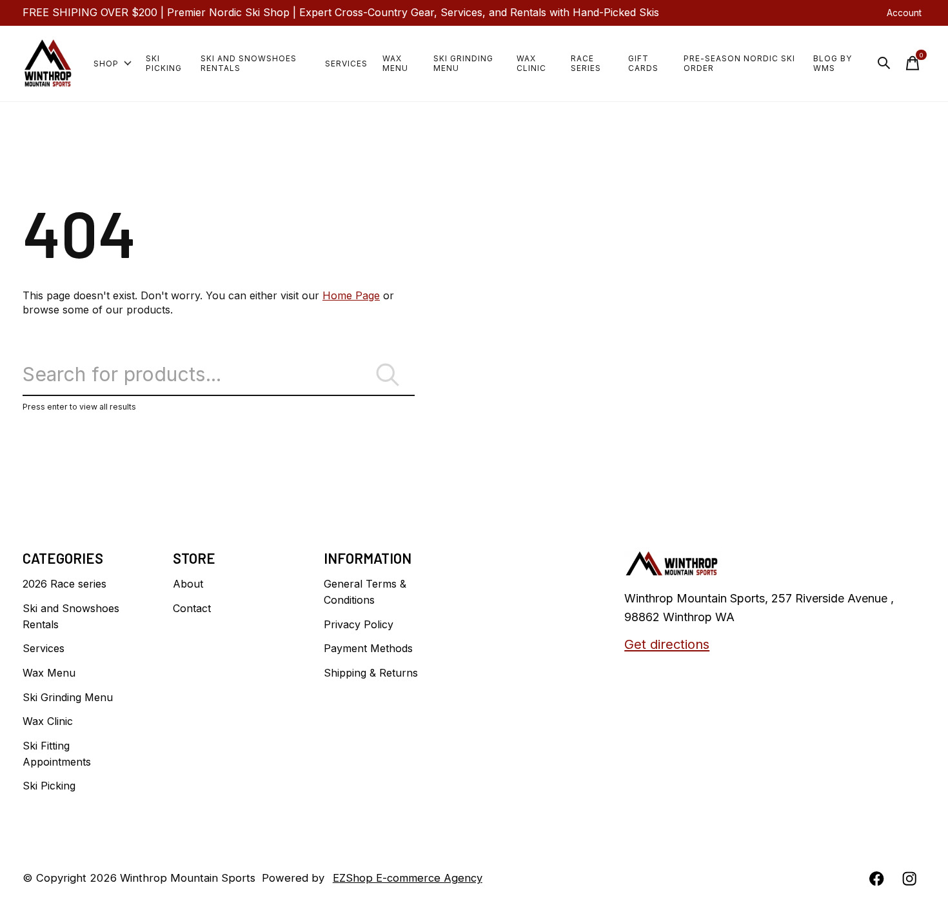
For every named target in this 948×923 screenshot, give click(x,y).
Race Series (586, 63)
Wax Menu (395, 63)
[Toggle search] (884, 63)
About (188, 583)
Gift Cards (643, 63)
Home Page (351, 295)
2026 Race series (64, 583)
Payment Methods (368, 648)
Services (346, 63)
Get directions (666, 644)
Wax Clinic (531, 63)
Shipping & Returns (371, 672)
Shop (106, 63)
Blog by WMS (832, 63)
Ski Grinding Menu (463, 63)
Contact (192, 608)
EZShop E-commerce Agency (407, 877)
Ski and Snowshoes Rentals (249, 63)
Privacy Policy (358, 624)
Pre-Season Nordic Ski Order (739, 63)
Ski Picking (164, 63)
